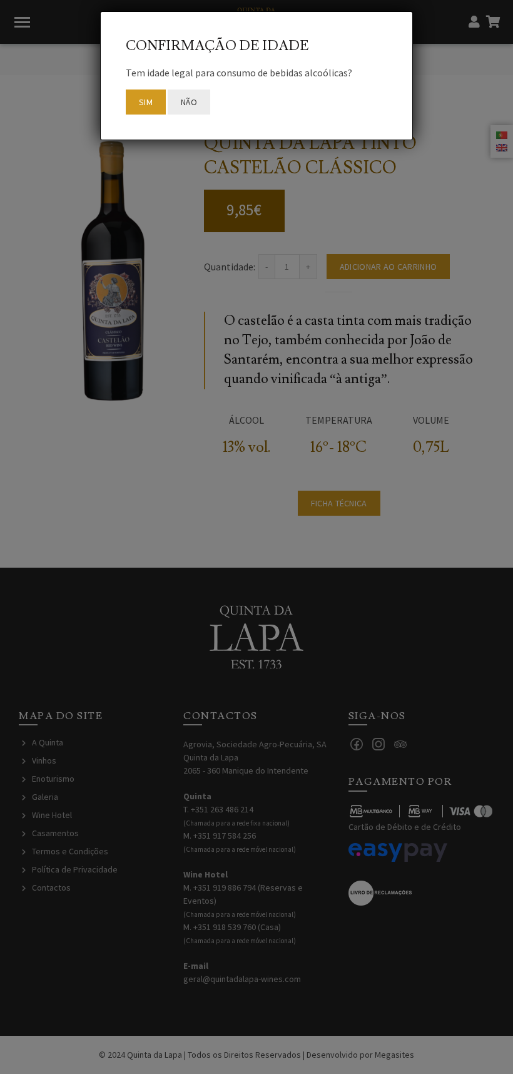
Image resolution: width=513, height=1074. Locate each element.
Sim (146, 102)
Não (189, 102)
